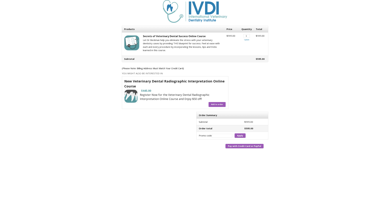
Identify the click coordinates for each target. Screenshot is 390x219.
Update (246, 40)
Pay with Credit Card (239, 146)
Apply (240, 135)
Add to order (217, 104)
